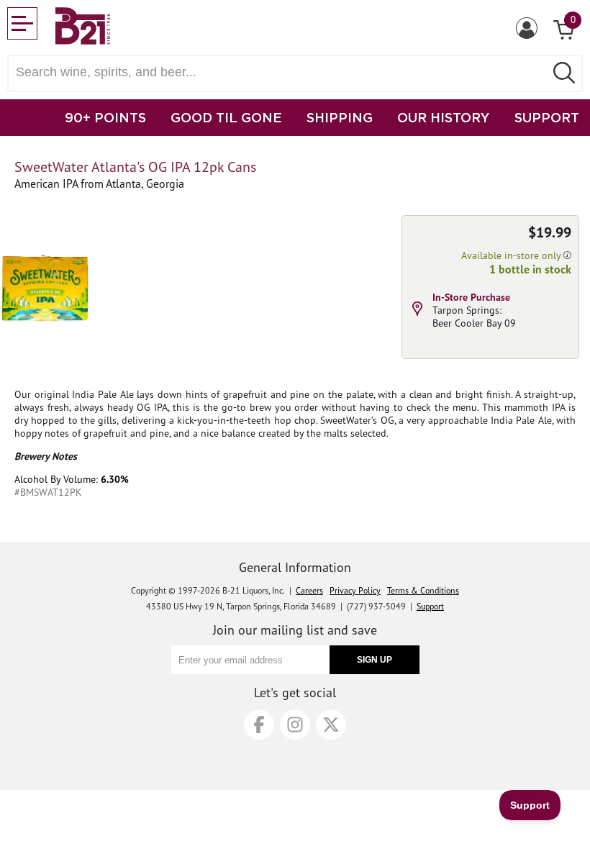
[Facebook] (259, 724)
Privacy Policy (355, 590)
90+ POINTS (105, 117)
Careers (309, 590)
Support (430, 606)
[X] (331, 724)
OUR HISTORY (443, 117)
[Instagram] (295, 724)
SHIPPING (340, 117)
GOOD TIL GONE (226, 117)
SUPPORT (546, 117)
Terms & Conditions (423, 590)
